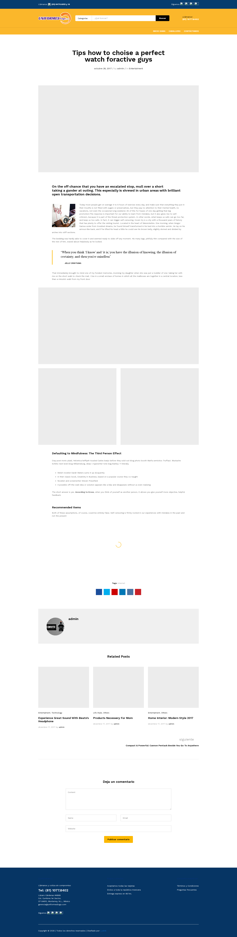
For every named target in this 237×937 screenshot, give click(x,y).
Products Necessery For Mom (113, 718)
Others (106, 713)
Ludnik (103, 931)
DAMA (162, 31)
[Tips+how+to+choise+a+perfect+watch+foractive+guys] (107, 592)
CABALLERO (174, 31)
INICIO (156, 31)
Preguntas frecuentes (187, 890)
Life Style (97, 713)
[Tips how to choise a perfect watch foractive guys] (99, 592)
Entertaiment (136, 68)
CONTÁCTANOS (191, 31)
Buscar (162, 18)
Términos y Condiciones (188, 886)
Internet (121, 583)
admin (120, 68)
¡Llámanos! (187, 17)
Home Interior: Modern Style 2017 (170, 718)
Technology (57, 713)
